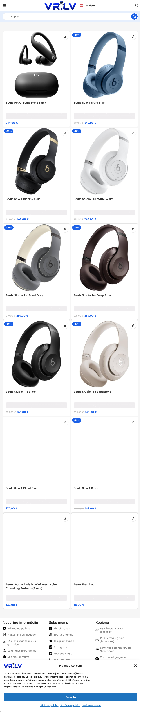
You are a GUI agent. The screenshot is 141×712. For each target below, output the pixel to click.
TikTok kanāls (62, 628)
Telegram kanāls (64, 641)
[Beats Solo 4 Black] (104, 450)
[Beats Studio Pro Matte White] (104, 161)
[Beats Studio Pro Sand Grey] (36, 257)
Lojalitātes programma (22, 650)
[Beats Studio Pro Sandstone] (104, 354)
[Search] (134, 16)
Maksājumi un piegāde (21, 634)
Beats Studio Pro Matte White (93, 199)
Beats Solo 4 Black (86, 488)
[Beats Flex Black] (104, 546)
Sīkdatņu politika (49, 705)
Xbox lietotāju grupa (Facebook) (113, 659)
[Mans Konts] (136, 5)
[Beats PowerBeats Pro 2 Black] (36, 64)
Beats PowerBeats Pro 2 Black (26, 102)
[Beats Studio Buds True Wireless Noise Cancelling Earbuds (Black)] (36, 546)
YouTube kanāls (63, 634)
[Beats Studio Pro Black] (36, 354)
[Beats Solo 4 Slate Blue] (104, 64)
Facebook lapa (63, 653)
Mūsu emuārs (62, 659)
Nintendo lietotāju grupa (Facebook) (115, 649)
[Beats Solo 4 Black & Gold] (36, 161)
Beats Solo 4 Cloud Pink (21, 488)
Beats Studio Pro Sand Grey (24, 295)
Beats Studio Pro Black (21, 391)
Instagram (60, 647)
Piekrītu (70, 697)
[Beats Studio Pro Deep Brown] (104, 257)
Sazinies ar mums (91, 705)
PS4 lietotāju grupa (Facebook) (112, 639)
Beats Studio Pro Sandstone (92, 391)
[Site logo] (60, 5)
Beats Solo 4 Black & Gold (23, 199)
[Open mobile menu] (4, 5)
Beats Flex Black (85, 584)
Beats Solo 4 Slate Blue (89, 102)
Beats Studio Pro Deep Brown (93, 295)
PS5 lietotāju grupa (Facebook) (112, 630)
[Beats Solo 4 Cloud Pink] (36, 450)
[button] (135, 665)
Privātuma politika (70, 705)
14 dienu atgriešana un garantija (21, 642)
